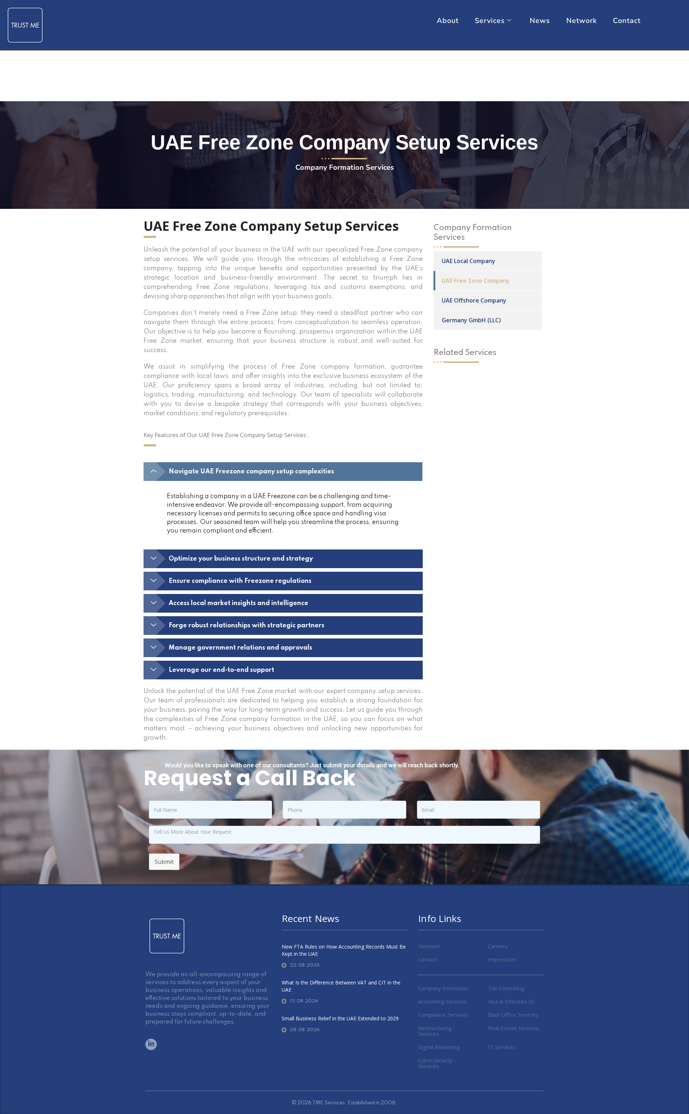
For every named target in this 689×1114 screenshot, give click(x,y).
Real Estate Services (513, 1028)
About (448, 20)
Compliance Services (443, 1014)
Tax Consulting (506, 988)
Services (490, 20)
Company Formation (443, 988)
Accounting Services (442, 1001)
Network (581, 20)
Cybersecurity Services (435, 1063)
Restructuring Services (435, 1030)
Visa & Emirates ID (511, 1001)
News (540, 20)
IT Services (502, 1047)
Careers (498, 946)
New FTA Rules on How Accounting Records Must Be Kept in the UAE (344, 950)
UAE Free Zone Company (476, 281)
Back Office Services (513, 1014)
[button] (283, 471)
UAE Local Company (468, 261)
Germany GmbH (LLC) (471, 320)
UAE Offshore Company (474, 300)
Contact (627, 20)
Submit (164, 862)
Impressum (502, 959)
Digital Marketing (439, 1047)
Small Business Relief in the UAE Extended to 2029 (340, 1018)
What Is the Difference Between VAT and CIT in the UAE (341, 986)
